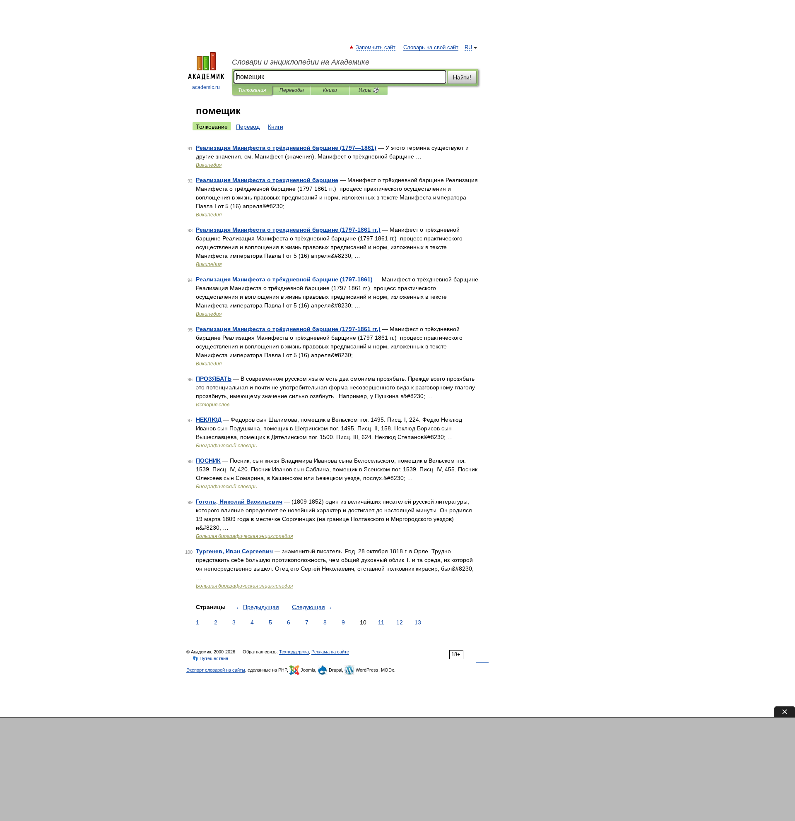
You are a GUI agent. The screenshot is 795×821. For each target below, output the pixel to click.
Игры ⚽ (369, 90)
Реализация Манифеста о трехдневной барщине (267, 180)
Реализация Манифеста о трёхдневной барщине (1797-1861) (284, 279)
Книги (330, 90)
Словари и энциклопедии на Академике (300, 62)
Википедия (209, 165)
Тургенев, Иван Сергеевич (234, 551)
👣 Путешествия (210, 658)
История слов (212, 405)
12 (399, 622)
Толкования (252, 90)
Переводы (291, 90)
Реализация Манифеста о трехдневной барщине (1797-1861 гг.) (288, 229)
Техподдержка (294, 651)
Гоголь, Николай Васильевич (239, 501)
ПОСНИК (208, 460)
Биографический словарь (226, 446)
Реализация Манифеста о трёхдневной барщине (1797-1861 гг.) (288, 329)
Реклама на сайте (330, 651)
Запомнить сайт (376, 47)
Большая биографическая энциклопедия (244, 536)
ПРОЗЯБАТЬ (213, 378)
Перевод (248, 126)
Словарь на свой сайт (430, 47)
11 (381, 622)
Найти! (462, 77)
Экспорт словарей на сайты (215, 669)
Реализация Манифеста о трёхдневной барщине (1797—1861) (286, 147)
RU (468, 47)
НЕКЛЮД (209, 419)
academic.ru (206, 87)
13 (417, 622)
